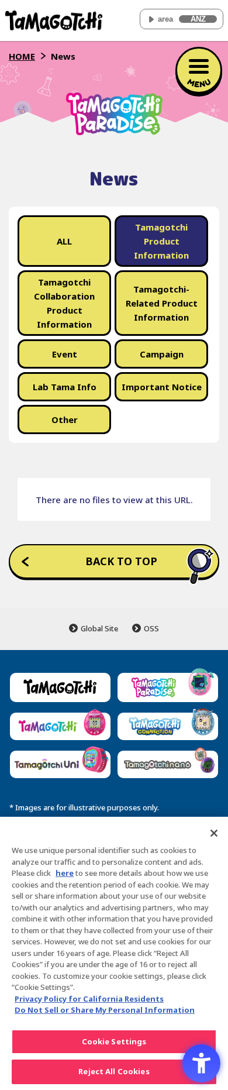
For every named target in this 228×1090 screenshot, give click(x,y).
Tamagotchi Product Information (161, 241)
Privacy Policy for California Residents (89, 998)
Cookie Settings (114, 1041)
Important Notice (162, 387)
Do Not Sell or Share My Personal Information (105, 1010)
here (65, 873)
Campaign (162, 354)
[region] (114, 953)
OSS (151, 629)
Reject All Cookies (113, 1071)
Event (64, 354)
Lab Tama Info (64, 387)
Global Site (99, 629)
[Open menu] (198, 70)
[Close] (214, 833)
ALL (64, 241)
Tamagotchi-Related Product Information (162, 303)
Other (64, 419)
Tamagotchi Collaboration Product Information (64, 303)
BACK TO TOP (121, 561)
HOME (22, 56)
